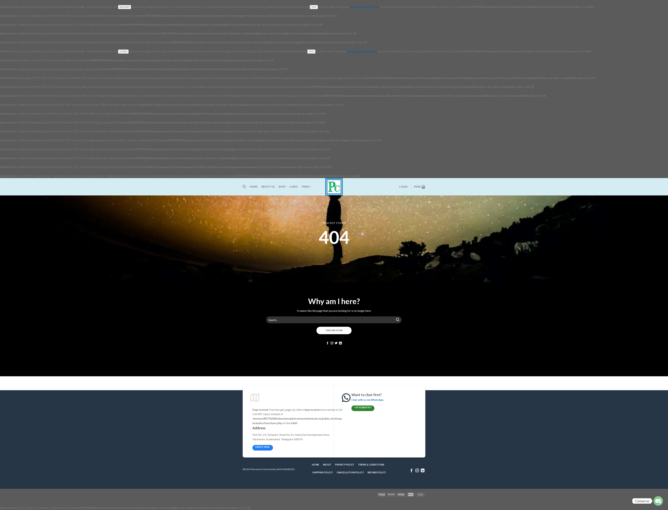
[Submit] (397, 319)
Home (253, 186)
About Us (268, 186)
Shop (282, 186)
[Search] (244, 186)
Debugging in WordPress (364, 6)
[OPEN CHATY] (658, 501)
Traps (305, 186)
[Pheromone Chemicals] (334, 186)
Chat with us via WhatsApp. (367, 399)
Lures (293, 186)
